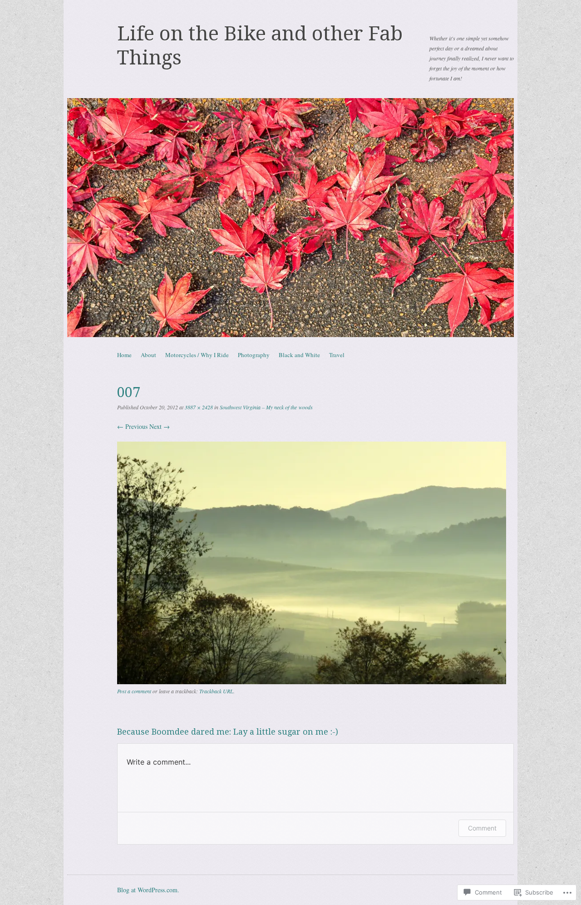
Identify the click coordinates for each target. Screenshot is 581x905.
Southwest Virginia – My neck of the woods (266, 407)
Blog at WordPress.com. (148, 889)
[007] (311, 681)
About (148, 355)
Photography (254, 355)
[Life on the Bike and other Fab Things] (290, 217)
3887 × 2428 (199, 407)
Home (124, 355)
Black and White (299, 355)
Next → (159, 426)
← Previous (132, 426)
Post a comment (134, 691)
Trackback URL (216, 691)
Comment (482, 828)
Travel (337, 355)
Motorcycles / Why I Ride (197, 355)
